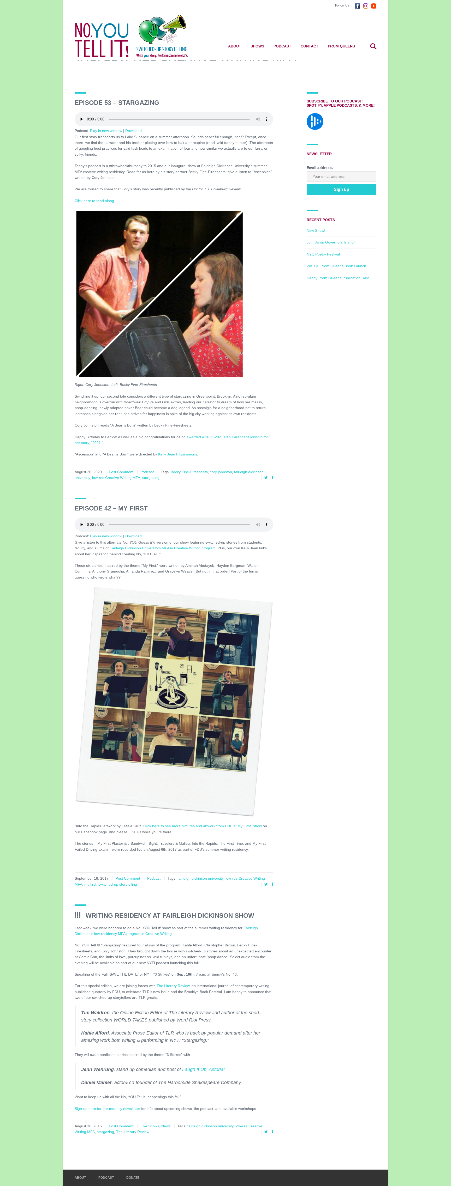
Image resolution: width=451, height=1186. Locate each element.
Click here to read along (94, 201)
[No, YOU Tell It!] (140, 35)
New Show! (316, 230)
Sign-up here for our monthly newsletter (108, 1108)
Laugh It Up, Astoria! (204, 1069)
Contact (309, 46)
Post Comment (121, 472)
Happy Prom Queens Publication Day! (338, 278)
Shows (257, 46)
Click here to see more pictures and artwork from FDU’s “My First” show (202, 826)
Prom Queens (341, 46)
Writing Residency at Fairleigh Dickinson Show (169, 915)
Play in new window (106, 131)
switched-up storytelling (117, 884)
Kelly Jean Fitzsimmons (177, 454)
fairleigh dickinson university (200, 878)
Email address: (320, 168)
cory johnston (221, 472)
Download (133, 131)
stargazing (150, 478)
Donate (132, 1177)
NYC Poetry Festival (323, 254)
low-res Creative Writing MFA (116, 478)
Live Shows (149, 1126)
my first (90, 884)
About (234, 46)
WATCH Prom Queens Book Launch (336, 266)
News (165, 1126)
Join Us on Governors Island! (331, 242)
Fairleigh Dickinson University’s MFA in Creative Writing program (163, 548)
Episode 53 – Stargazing (117, 102)
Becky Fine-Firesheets (189, 472)
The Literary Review (173, 986)
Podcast (282, 46)
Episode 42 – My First (111, 508)
